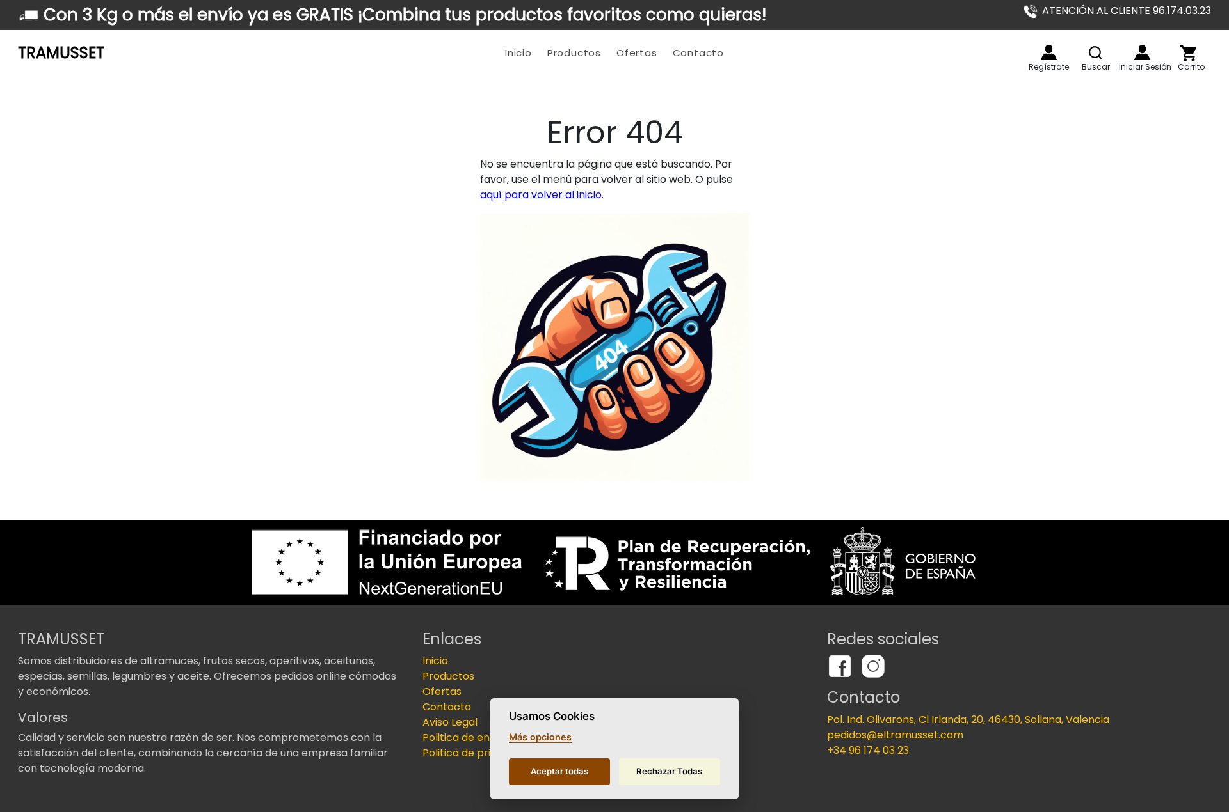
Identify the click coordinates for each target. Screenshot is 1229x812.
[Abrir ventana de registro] (1048, 52)
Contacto (698, 52)
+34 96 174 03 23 (868, 750)
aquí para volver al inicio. (542, 194)
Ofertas (636, 52)
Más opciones (540, 736)
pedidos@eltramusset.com (895, 735)
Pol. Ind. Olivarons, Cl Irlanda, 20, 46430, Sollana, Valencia (968, 719)
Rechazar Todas (669, 771)
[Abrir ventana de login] (1142, 52)
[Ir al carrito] (1188, 53)
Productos (574, 52)
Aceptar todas (559, 771)
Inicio (518, 52)
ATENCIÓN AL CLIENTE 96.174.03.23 (1126, 10)
